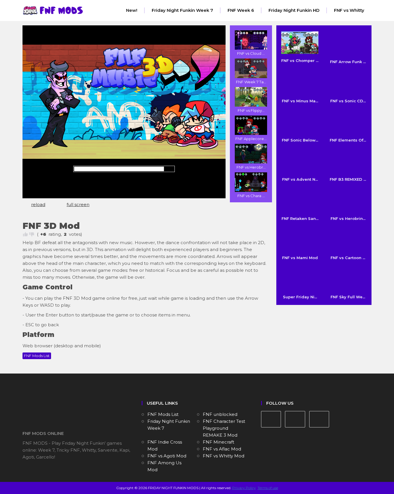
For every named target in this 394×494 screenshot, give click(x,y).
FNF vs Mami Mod (300, 257)
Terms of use (268, 488)
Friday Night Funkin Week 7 (182, 10)
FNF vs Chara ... (251, 195)
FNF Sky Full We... (348, 297)
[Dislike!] (32, 234)
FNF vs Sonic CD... (348, 101)
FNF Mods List (37, 355)
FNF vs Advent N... (300, 179)
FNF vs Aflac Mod (222, 449)
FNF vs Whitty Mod (223, 456)
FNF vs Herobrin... (348, 218)
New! (131, 10)
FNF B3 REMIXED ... (348, 179)
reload (38, 204)
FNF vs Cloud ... (251, 53)
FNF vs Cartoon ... (348, 257)
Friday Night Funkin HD (294, 10)
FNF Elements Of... (348, 140)
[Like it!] (25, 234)
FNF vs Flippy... (251, 110)
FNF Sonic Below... (300, 140)
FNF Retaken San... (300, 218)
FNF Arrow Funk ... (348, 61)
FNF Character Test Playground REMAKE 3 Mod (224, 428)
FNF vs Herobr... (251, 167)
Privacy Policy (244, 488)
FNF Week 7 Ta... (251, 82)
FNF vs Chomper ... (299, 60)
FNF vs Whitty (349, 10)
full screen (78, 204)
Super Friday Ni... (300, 297)
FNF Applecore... (251, 138)
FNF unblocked (220, 414)
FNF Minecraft (218, 442)
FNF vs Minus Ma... (300, 101)
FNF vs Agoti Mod (166, 456)
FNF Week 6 (241, 10)
